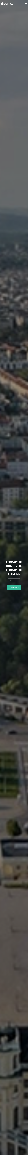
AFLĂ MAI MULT (14, 581)
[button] (26, 3)
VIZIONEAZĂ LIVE (14, 587)
